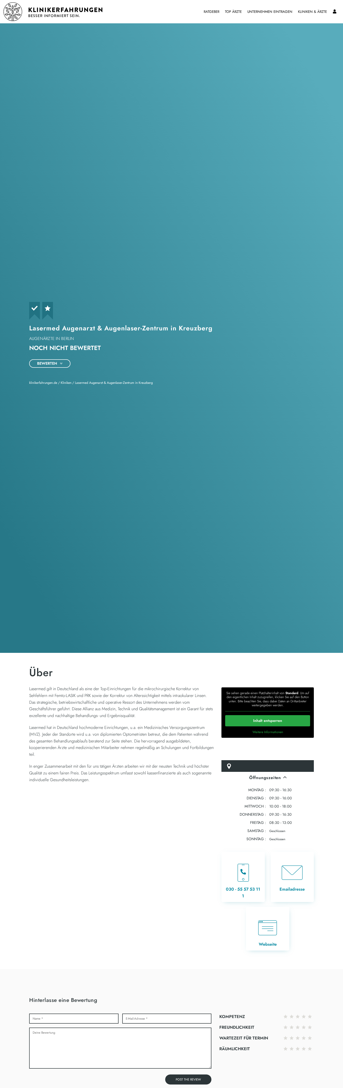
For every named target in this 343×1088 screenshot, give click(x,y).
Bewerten (47, 363)
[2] (293, 1017)
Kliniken (66, 382)
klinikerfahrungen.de (43, 382)
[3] (299, 1017)
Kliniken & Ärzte (312, 11)
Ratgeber (211, 11)
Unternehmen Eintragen (269, 11)
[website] (267, 929)
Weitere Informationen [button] (267, 732)
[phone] (243, 877)
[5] (311, 1017)
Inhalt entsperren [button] (267, 720)
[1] (287, 1017)
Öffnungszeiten (265, 778)
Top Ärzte (233, 11)
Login (335, 12)
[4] (305, 1017)
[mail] (292, 877)
